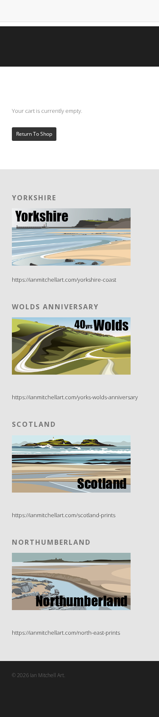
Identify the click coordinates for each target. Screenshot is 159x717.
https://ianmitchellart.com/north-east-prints (66, 632)
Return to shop (34, 133)
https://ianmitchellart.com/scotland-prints (63, 515)
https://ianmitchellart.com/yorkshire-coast (64, 279)
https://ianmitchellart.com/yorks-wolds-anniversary (75, 397)
